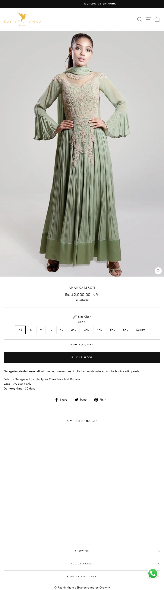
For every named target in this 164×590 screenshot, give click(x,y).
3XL (86, 329)
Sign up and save (82, 576)
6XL (125, 329)
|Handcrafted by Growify (93, 587)
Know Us (82, 550)
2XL (73, 329)
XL (61, 329)
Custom (140, 329)
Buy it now (82, 357)
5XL (112, 329)
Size (81, 322)
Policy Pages (82, 563)
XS (20, 329)
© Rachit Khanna (65, 587)
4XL (99, 329)
